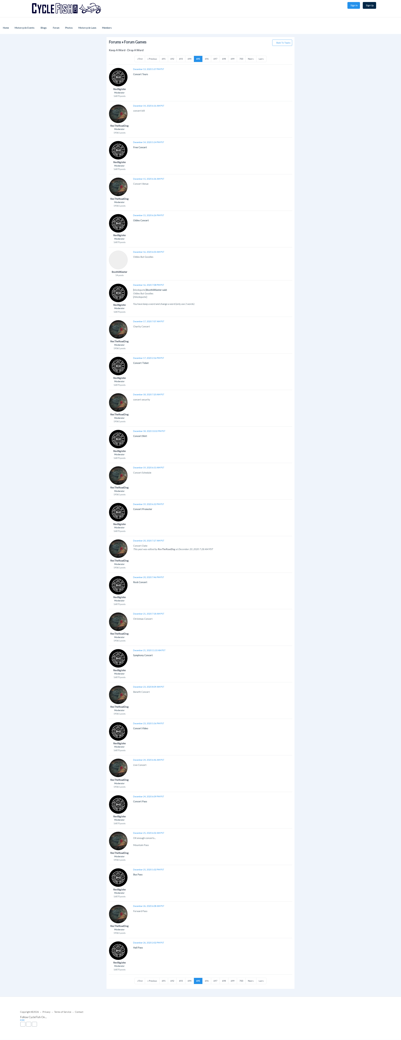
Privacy (46, 1011)
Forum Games (135, 42)
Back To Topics (283, 42)
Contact (79, 1011)
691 (164, 59)
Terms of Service (62, 1011)
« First (140, 59)
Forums (115, 42)
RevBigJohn (119, 89)
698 (224, 59)
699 (232, 59)
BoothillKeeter (119, 271)
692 (172, 59)
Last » (261, 59)
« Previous (152, 59)
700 (241, 59)
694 (189, 59)
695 (198, 59)
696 (207, 59)
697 (215, 59)
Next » (251, 59)
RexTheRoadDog (119, 125)
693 (181, 59)
